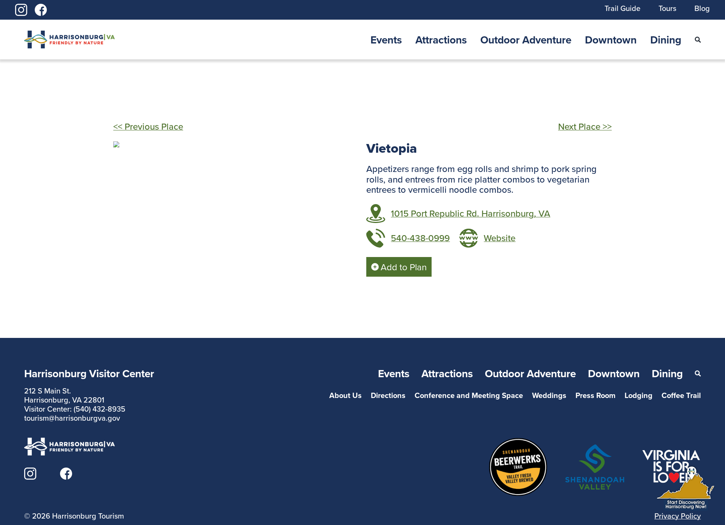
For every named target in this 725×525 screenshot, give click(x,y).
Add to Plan (404, 266)
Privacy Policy (677, 515)
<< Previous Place (148, 126)
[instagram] (21, 8)
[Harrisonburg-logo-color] (69, 35)
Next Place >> (585, 126)
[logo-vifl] (671, 453)
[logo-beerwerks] (518, 442)
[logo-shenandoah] (594, 449)
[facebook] (41, 8)
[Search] (698, 39)
